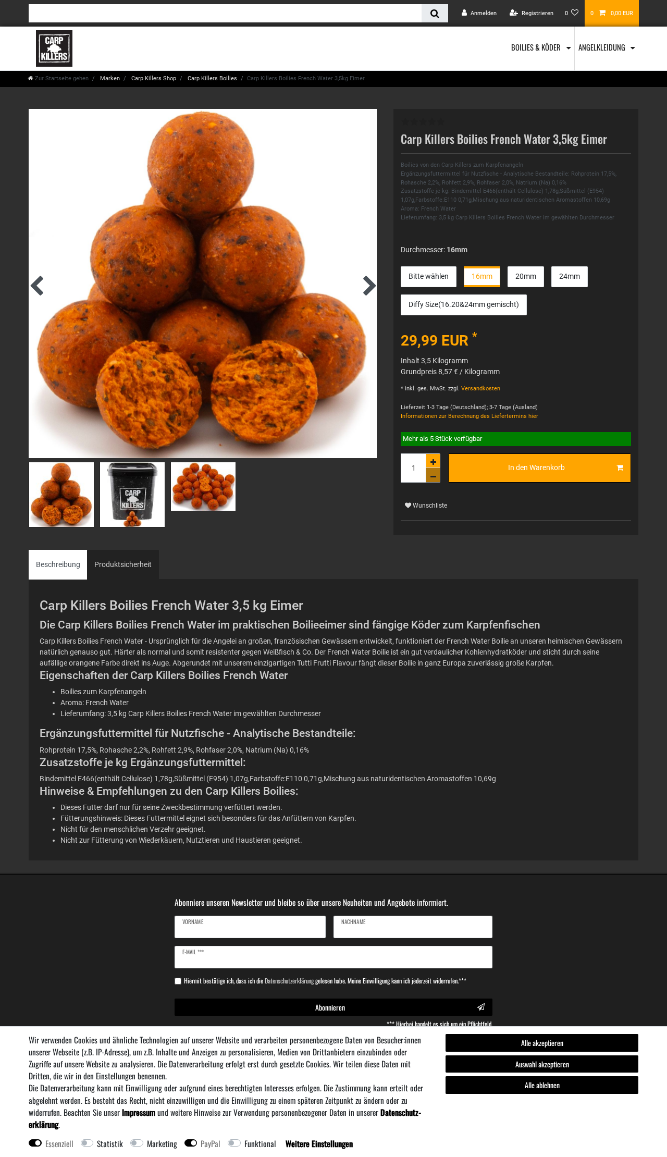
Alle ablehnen (542, 1084)
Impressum (138, 1112)
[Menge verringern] (433, 475)
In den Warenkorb (536, 467)
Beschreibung (58, 564)
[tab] (58, 565)
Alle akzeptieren (542, 1042)
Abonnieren (330, 1007)
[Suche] (435, 13)
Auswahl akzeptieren (542, 1063)
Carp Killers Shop (153, 78)
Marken (109, 78)
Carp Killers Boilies (211, 78)
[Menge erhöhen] (433, 460)
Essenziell (59, 1143)
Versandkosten (480, 388)
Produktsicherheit (123, 564)
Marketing (162, 1143)
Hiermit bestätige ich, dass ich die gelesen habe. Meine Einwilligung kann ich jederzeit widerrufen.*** (325, 981)
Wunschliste (429, 505)
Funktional (260, 1143)
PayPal (210, 1143)
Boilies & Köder (536, 47)
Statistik (110, 1143)
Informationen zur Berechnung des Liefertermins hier (469, 416)
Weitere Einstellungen (319, 1143)
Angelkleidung (602, 47)
